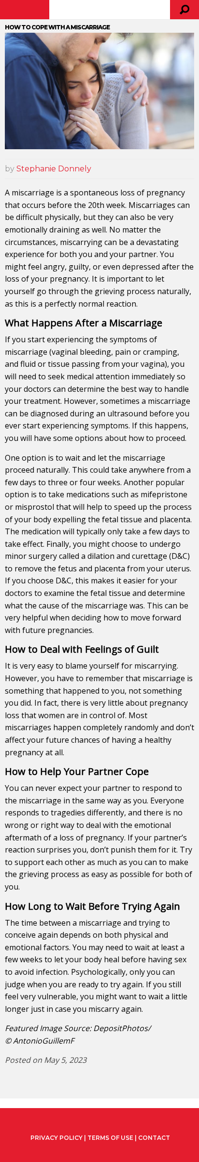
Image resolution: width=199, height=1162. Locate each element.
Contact (154, 1137)
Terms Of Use (110, 1137)
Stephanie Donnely (53, 168)
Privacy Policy (56, 1138)
